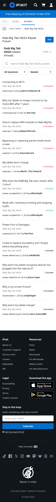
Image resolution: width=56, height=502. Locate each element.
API (4, 368)
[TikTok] (4, 456)
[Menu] (4, 5)
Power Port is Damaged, (16, 224)
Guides (15, 21)
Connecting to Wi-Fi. (13, 82)
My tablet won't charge (15, 162)
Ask (49, 39)
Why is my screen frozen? (16, 286)
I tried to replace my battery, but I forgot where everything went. (25, 244)
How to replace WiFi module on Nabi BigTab (27, 122)
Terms (5, 393)
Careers (6, 359)
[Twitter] (16, 456)
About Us (6, 345)
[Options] (4, 28)
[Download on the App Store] (41, 385)
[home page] (18, 5)
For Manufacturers (38, 368)
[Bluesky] (40, 456)
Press (32, 345)
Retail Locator (36, 364)
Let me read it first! (14, 431)
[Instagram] (22, 456)
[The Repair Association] (51, 456)
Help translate (26, 446)
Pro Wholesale (36, 359)
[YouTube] (28, 456)
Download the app (40, 378)
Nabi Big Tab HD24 (33, 28)
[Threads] (45, 456)
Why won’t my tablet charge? (18, 305)
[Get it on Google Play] (41, 394)
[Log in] (51, 5)
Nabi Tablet (15, 28)
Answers (28, 21)
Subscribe (28, 426)
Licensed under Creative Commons (28, 491)
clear (46, 51)
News (32, 349)
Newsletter (7, 364)
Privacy (5, 388)
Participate (34, 354)
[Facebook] (10, 456)
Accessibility (8, 383)
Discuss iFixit (8, 354)
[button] (36, 5)
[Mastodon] (34, 456)
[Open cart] (43, 5)
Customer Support (11, 349)
